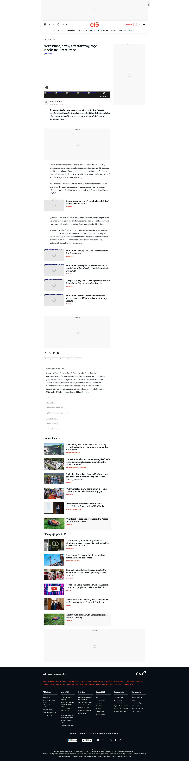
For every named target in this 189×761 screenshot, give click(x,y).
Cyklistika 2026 (100, 714)
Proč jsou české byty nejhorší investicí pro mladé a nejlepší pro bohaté (85, 556)
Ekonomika (71, 30)
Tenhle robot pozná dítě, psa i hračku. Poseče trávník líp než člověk (87, 520)
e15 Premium (58, 30)
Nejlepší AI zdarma (119, 703)
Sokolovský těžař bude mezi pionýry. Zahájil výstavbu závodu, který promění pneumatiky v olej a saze (87, 447)
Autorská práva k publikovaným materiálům (56, 754)
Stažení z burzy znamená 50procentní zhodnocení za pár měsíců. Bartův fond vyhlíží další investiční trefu (87, 543)
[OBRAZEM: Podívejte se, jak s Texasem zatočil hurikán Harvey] (54, 255)
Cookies (129, 754)
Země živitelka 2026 (137, 711)
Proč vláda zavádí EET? (84, 705)
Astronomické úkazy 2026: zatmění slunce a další (67, 711)
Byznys (92, 30)
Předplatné (101, 733)
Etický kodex (106, 756)
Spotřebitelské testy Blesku (103, 681)
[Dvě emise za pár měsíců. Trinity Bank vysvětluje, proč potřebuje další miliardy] (54, 508)
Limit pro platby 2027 (138, 703)
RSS (109, 733)
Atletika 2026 (100, 711)
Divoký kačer (82, 713)
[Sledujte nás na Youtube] (62, 24)
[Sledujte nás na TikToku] (67, 24)
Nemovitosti (118, 681)
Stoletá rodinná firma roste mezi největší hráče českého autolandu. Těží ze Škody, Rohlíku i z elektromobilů (88, 462)
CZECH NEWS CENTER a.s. (101, 749)
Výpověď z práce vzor (84, 710)
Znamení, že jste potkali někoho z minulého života (67, 704)
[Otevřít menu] (144, 24)
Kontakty (73, 733)
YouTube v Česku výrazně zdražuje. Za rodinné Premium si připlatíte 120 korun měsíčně (88, 586)
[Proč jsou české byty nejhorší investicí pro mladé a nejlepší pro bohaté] (54, 560)
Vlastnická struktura (64, 756)
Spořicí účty (135, 700)
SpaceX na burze (118, 697)
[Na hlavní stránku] (94, 24)
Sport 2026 (100, 692)
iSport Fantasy (86, 681)
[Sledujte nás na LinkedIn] (45, 24)
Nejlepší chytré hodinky (121, 706)
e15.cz (45, 40)
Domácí (52, 40)
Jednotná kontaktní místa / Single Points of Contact (86, 756)
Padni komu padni (83, 708)
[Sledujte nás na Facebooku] (54, 24)
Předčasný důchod (137, 697)
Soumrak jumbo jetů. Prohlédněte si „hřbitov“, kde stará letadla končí (87, 202)
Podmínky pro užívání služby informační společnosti (85, 754)
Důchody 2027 (136, 706)
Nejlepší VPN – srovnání (121, 708)
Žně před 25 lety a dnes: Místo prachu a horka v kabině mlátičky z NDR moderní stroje (88, 282)
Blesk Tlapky (62, 681)
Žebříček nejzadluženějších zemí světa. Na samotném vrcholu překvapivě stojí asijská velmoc (86, 572)
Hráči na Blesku (73, 681)
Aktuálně (47, 692)
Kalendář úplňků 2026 (49, 712)
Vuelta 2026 (128, 684)
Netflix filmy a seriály (120, 711)
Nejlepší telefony (119, 700)
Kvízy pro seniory (48, 710)
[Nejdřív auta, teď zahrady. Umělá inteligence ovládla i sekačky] (54, 619)
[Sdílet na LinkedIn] (58, 352)
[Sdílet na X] (49, 352)
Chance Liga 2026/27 (115, 684)
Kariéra (116, 733)
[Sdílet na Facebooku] (45, 352)
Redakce (82, 733)
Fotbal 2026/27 (100, 700)
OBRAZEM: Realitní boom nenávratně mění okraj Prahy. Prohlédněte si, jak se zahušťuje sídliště (86, 298)
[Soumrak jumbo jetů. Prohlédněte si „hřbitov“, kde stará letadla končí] (54, 205)
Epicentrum (46, 697)
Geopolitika (82, 30)
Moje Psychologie (49, 681)
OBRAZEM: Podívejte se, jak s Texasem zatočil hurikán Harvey (87, 252)
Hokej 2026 (99, 703)
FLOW (113, 30)
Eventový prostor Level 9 (97, 684)
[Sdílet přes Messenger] (54, 352)
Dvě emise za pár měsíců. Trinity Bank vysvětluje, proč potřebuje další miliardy (85, 504)
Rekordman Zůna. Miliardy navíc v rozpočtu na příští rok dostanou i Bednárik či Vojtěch (88, 600)
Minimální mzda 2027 (138, 708)
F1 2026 (98, 708)
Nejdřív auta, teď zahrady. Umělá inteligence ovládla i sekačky (87, 616)
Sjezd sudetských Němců (85, 702)
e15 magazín (103, 30)
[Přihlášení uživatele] (136, 24)
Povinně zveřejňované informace (121, 756)
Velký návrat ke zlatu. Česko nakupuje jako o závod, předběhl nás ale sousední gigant (86, 490)
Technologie (119, 692)
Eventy (131, 30)
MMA (97, 697)
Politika (81, 692)
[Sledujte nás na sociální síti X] (49, 24)
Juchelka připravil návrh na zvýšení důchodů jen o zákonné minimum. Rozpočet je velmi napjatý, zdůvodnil (87, 476)
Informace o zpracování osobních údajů (113, 754)
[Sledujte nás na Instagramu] (58, 24)
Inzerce (91, 733)
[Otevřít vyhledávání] (140, 24)
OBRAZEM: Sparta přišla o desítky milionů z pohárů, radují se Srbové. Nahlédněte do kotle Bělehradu (87, 268)
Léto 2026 (65, 692)
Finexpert (122, 30)
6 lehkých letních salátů (67, 725)
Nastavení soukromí (139, 754)
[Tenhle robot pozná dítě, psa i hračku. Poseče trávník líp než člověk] (54, 523)
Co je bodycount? (48, 715)
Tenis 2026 (99, 706)
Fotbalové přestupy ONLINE (77, 684)
